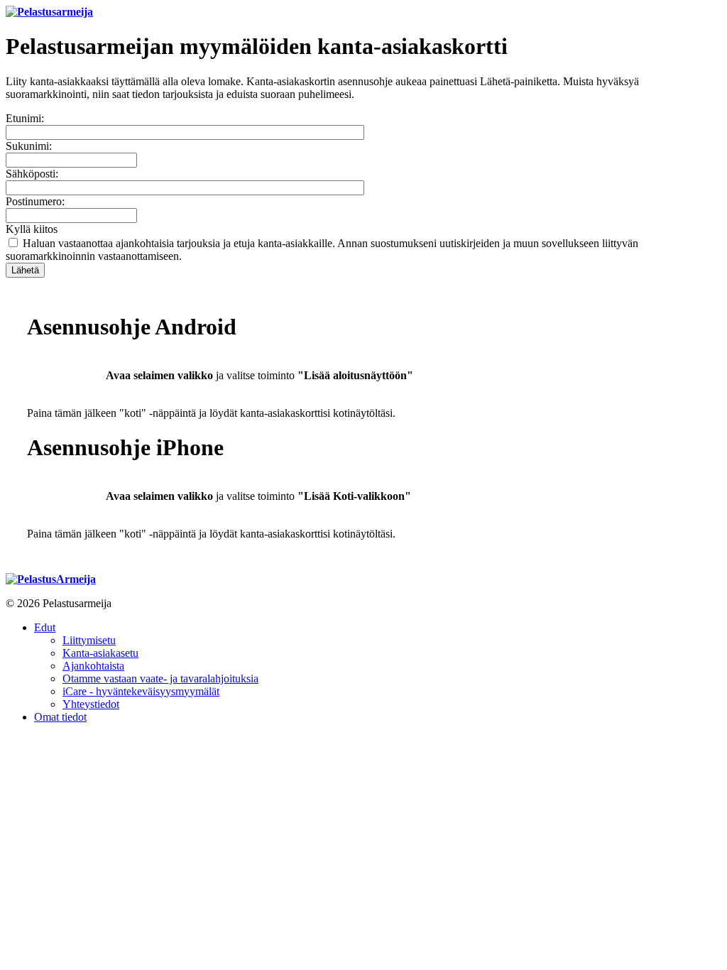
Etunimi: (25, 118)
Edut (44, 627)
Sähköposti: (32, 174)
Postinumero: (35, 201)
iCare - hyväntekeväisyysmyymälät (140, 691)
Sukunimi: (29, 146)
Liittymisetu (89, 640)
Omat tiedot (60, 717)
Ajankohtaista (93, 666)
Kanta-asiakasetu (100, 653)
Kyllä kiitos (32, 229)
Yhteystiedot (90, 704)
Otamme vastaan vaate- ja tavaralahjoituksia (160, 678)
